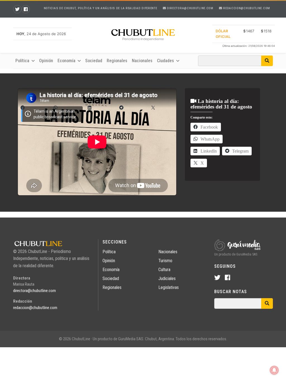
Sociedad (93, 60)
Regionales (117, 60)
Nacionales (142, 60)
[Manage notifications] (274, 370)
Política (109, 251)
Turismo (165, 260)
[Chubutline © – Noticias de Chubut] (143, 36)
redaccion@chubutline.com (246, 8)
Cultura (164, 269)
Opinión (46, 60)
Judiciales (167, 278)
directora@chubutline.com (189, 8)
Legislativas (168, 287)
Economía (111, 269)
